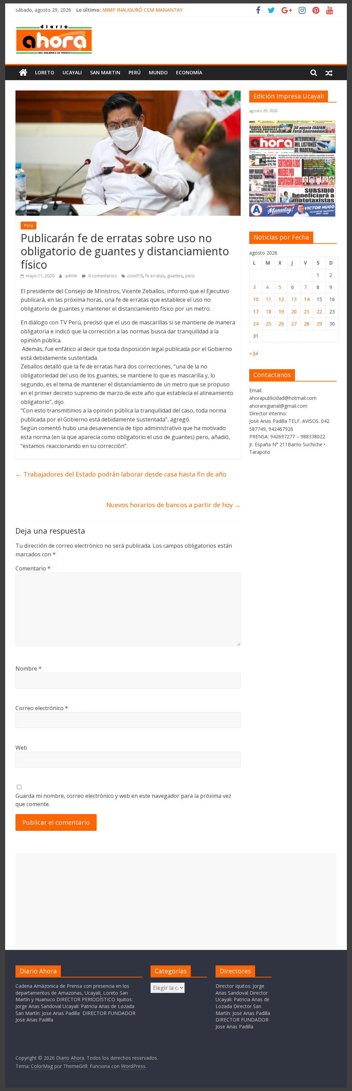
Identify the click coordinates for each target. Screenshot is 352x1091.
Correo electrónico (41, 708)
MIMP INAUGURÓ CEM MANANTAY (142, 10)
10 (255, 299)
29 (319, 323)
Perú (135, 72)
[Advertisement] (176, 901)
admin (71, 276)
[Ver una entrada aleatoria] (329, 72)
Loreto (44, 72)
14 (306, 299)
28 (306, 323)
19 (281, 311)
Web (21, 747)
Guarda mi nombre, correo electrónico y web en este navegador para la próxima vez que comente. (123, 800)
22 (319, 311)
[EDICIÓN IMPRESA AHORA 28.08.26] (293, 215)
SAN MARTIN (105, 72)
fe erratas (154, 276)
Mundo (158, 72)
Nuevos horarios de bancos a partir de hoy (173, 505)
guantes (175, 276)
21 (306, 311)
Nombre (28, 668)
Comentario (33, 568)
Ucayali (72, 72)
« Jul (253, 353)
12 (281, 299)
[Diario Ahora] (23, 72)
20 (294, 311)
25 (268, 323)
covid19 (135, 276)
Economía (189, 72)
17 (255, 311)
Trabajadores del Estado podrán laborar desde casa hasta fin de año (120, 474)
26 (281, 323)
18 (268, 311)
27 (294, 323)
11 (268, 299)
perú (190, 276)
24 (255, 323)
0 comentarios (102, 276)
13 (294, 299)
